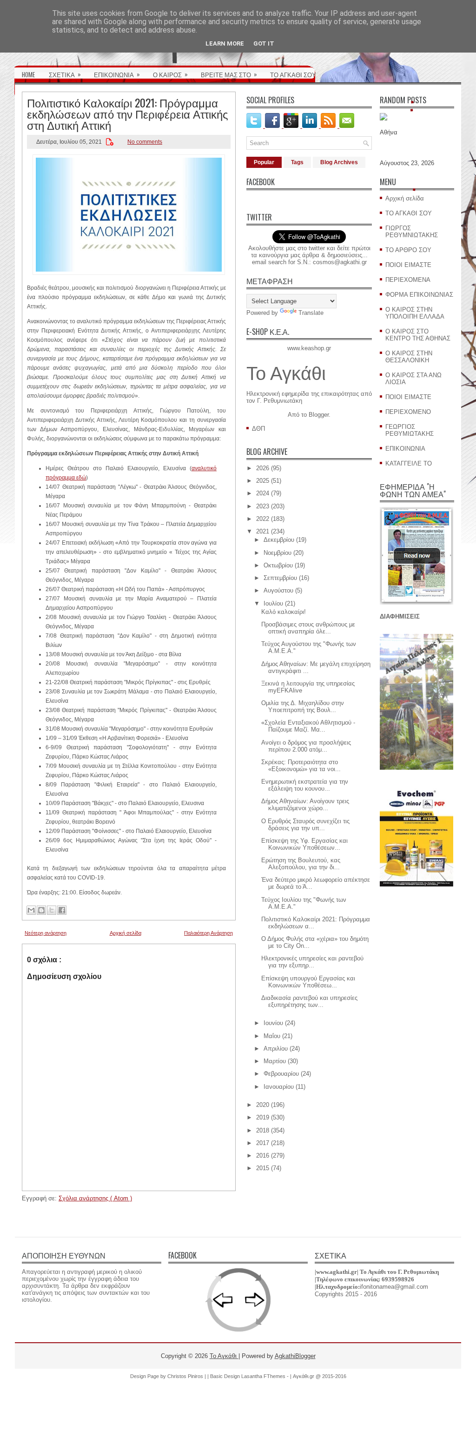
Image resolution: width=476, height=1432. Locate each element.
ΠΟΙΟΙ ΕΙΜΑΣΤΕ (408, 264)
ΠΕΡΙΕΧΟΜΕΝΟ (408, 411)
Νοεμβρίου (277, 552)
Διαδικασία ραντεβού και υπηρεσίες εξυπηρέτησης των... (309, 1001)
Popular (264, 162)
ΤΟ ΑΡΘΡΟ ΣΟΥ (408, 249)
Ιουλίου (273, 603)
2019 (262, 1117)
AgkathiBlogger (295, 1355)
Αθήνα (388, 132)
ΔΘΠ (258, 428)
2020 (262, 1104)
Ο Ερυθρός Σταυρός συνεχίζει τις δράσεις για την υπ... (305, 825)
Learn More (224, 43)
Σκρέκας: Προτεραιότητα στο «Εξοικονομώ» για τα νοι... (301, 766)
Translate (311, 312)
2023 (262, 506)
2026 (262, 468)
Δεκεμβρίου (279, 539)
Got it (263, 43)
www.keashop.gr (309, 348)
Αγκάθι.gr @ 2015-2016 (319, 1376)
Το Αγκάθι (286, 373)
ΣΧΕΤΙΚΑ (65, 74)
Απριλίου (276, 1048)
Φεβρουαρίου (281, 1073)
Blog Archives (339, 162)
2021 (262, 531)
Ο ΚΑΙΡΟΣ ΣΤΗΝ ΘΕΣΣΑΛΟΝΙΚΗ (408, 357)
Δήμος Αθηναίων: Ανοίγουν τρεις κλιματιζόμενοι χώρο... (305, 805)
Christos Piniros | (187, 1376)
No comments (144, 142)
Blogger (319, 414)
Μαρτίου (275, 1061)
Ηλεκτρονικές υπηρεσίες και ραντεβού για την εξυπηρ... (312, 962)
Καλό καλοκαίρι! (283, 611)
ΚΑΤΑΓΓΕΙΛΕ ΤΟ (408, 463)
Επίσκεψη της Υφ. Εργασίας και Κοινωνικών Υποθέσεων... (304, 844)
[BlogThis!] (41, 910)
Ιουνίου (273, 1022)
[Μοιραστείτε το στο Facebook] (61, 910)
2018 (262, 1130)
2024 (262, 493)
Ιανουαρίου (279, 1086)
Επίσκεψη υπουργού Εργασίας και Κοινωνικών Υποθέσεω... (308, 982)
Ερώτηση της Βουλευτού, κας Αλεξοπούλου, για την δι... (300, 864)
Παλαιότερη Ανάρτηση (208, 933)
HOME (28, 74)
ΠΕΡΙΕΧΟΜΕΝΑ (407, 279)
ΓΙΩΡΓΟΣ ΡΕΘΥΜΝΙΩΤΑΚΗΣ (411, 232)
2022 (262, 518)
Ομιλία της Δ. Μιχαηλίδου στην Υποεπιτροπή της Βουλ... (302, 706)
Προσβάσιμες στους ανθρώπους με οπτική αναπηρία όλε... (308, 628)
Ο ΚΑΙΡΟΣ (170, 74)
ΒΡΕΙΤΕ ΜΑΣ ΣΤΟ (229, 74)
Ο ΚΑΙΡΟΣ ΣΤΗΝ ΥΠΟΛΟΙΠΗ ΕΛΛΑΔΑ (414, 313)
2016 (262, 1155)
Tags (297, 162)
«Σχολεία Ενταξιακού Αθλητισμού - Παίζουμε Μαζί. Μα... (308, 726)
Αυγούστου (278, 590)
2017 (262, 1142)
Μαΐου (272, 1035)
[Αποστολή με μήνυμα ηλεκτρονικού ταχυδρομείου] (31, 910)
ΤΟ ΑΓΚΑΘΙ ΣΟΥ (293, 74)
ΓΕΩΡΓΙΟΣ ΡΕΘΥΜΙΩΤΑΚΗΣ (409, 430)
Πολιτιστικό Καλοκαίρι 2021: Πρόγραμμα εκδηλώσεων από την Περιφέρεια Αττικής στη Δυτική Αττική (127, 113)
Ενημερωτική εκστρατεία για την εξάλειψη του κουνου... (304, 785)
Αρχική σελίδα (125, 933)
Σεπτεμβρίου (280, 577)
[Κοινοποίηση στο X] (51, 910)
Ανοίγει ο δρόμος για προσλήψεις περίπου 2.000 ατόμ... (306, 746)
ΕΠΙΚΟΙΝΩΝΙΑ (117, 74)
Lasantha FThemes (264, 1376)
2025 (262, 480)
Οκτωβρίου (278, 565)
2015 (262, 1168)
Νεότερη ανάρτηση (45, 933)
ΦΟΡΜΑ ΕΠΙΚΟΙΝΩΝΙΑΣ (419, 294)
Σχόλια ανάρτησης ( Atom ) (95, 1198)
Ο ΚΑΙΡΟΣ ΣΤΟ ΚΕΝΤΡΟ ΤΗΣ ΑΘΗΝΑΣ (417, 335)
